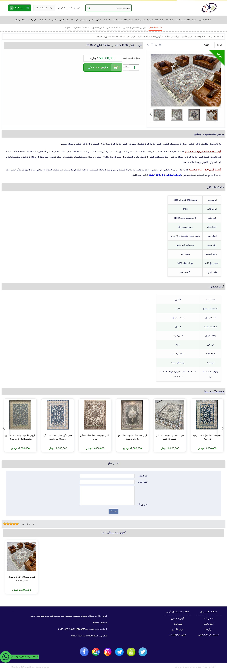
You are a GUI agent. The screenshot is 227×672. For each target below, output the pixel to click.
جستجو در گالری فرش (208, 634)
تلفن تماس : (141, 482)
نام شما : (143, 476)
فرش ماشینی (177, 618)
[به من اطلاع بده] (160, 44)
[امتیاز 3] (7, 523)
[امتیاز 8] (14, 523)
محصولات (202, 36)
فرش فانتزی (177, 629)
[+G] (96, 652)
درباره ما (208, 629)
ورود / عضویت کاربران (67, 7)
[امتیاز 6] (11, 523)
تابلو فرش (177, 624)
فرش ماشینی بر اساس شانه (179, 36)
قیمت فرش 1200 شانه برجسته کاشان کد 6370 (119, 36)
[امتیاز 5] (10, 523)
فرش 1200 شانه (153, 36)
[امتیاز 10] (18, 523)
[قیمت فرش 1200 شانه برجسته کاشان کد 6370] (186, 80)
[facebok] (84, 651)
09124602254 (44, 7)
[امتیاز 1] (4, 523)
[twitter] (143, 651)
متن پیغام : (142, 504)
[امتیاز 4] (8, 523)
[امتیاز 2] (5, 523)
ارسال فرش (208, 624)
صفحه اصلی (217, 36)
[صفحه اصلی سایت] (209, 8)
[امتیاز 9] (16, 523)
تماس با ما (209, 618)
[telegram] (119, 652)
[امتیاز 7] (13, 523)
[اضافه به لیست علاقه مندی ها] (152, 44)
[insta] (107, 652)
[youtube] (131, 652)
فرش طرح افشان (177, 634)
